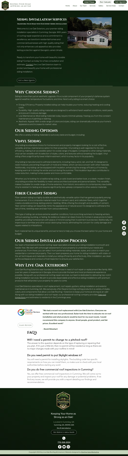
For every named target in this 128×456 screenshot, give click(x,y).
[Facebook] (124, 223)
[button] (92, 6)
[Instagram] (124, 233)
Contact (29, 64)
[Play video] (89, 32)
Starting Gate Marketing (90, 452)
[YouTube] (124, 228)
